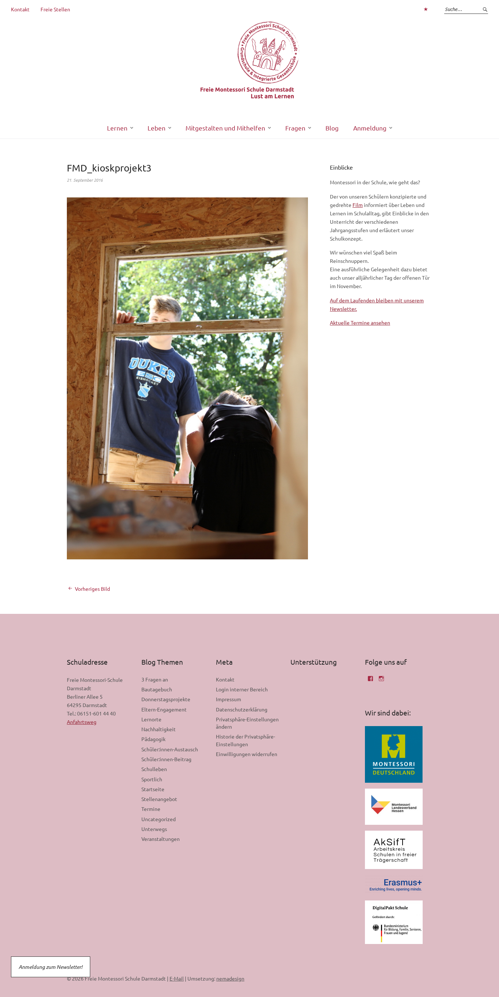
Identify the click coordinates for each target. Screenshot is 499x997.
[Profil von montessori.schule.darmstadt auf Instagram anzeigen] (381, 681)
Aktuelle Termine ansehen (360, 322)
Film (358, 204)
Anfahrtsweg (81, 721)
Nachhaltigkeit (158, 729)
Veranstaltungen (160, 838)
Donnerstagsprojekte (165, 699)
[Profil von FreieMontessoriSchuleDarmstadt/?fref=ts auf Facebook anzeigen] (370, 681)
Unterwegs (154, 829)
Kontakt (20, 9)
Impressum (228, 699)
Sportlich (151, 779)
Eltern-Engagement (164, 709)
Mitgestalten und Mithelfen (225, 128)
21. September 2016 (85, 180)
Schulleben (154, 769)
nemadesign (230, 978)
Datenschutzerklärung (241, 709)
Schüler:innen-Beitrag (166, 759)
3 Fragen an (154, 679)
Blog (332, 128)
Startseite (152, 789)
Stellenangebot (159, 799)
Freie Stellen (55, 9)
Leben (156, 128)
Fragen (295, 128)
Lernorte (151, 719)
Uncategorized (158, 819)
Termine (150, 808)
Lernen (117, 128)
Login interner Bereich (242, 689)
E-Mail (176, 978)
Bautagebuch (156, 689)
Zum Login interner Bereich (425, 9)
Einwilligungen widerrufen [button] (246, 754)
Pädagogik (153, 739)
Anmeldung (369, 128)
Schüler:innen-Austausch (169, 749)
